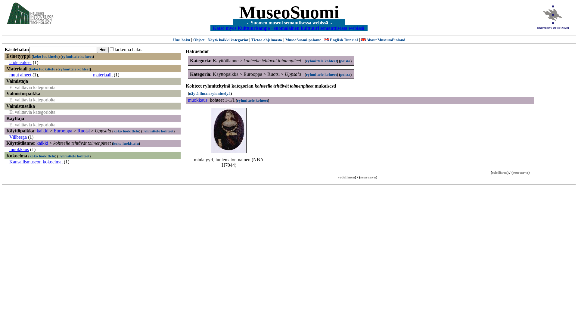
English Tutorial (343, 40)
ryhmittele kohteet (77, 56)
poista (345, 61)
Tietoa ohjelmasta (266, 40)
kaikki (42, 130)
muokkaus (19, 149)
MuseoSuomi (289, 12)
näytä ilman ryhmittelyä (210, 93)
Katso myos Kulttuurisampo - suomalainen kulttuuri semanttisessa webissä (288, 27)
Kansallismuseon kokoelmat (36, 161)
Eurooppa (63, 130)
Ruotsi (83, 130)
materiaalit (103, 74)
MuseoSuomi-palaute (303, 40)
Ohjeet (198, 40)
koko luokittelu (45, 56)
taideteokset (20, 62)
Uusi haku (181, 40)
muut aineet (20, 74)
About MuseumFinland (385, 40)
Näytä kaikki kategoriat (228, 40)
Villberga (18, 137)
